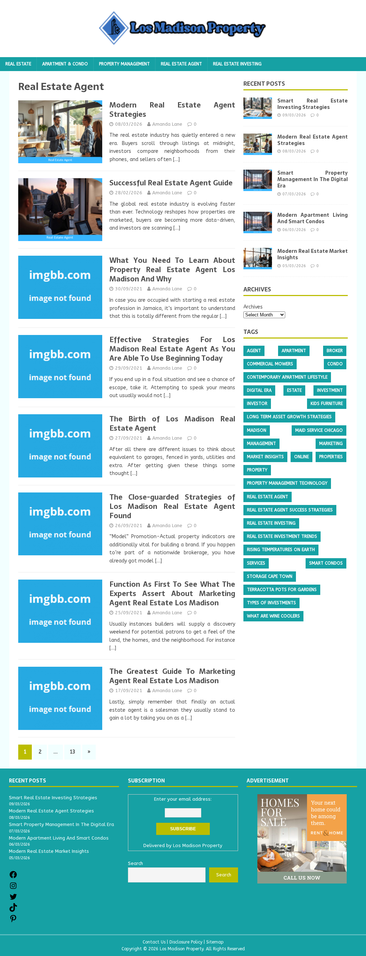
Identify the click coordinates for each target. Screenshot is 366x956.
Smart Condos (326, 563)
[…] (176, 159)
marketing (331, 443)
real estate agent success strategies (290, 509)
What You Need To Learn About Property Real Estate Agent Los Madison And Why (172, 270)
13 (72, 752)
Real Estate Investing (237, 63)
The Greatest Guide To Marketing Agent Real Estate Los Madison (172, 676)
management (261, 443)
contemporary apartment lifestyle (287, 377)
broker (335, 350)
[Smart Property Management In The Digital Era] (257, 187)
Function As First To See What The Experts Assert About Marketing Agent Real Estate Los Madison (172, 594)
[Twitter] (13, 899)
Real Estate (18, 63)
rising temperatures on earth (281, 549)
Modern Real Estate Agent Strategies (172, 109)
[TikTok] (13, 910)
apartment (294, 350)
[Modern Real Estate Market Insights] (257, 265)
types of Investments (271, 602)
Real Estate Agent (181, 63)
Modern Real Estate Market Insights (312, 254)
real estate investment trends (282, 536)
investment (330, 390)
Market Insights (265, 456)
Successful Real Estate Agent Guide (171, 183)
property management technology (287, 483)
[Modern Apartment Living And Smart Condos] (257, 229)
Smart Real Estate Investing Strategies (312, 104)
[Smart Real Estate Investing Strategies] (257, 115)
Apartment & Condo (65, 63)
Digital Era (259, 390)
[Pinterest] (13, 921)
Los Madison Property (197, 845)
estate (294, 390)
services (256, 563)
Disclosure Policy (185, 942)
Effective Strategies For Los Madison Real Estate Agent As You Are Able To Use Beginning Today (172, 349)
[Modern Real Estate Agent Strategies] (257, 151)
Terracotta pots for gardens (282, 589)
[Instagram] (13, 888)
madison (256, 430)
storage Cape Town (269, 576)
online (301, 456)
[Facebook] (13, 877)
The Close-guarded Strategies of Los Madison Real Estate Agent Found (172, 506)
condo (335, 363)
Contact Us (154, 942)
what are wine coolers (273, 616)
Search (223, 874)
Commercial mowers (270, 363)
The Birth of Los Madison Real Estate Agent (172, 423)
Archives (253, 307)
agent (254, 350)
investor (257, 403)
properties (331, 456)
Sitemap (215, 942)
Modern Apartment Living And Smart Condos (312, 218)
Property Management (124, 63)
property (257, 469)
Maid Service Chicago (319, 430)
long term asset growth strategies (289, 416)
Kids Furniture (327, 403)
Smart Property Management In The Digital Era (312, 179)
